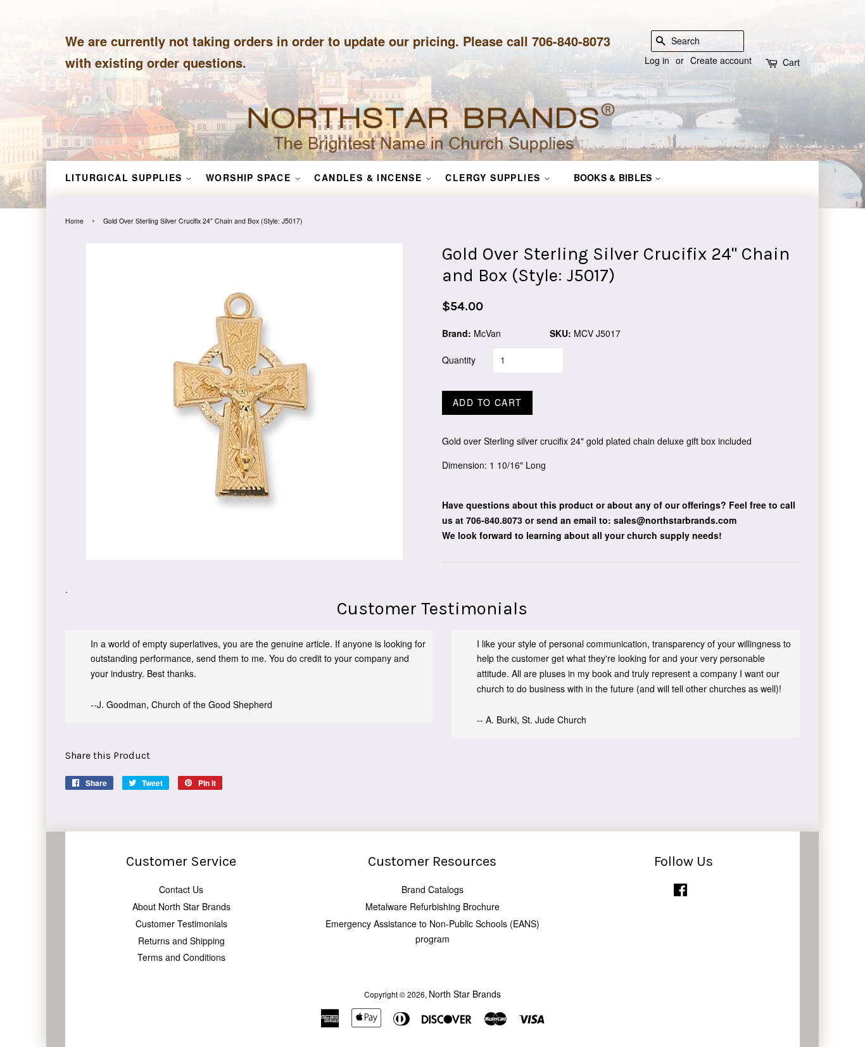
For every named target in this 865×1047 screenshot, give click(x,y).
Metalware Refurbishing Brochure (432, 906)
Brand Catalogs (432, 889)
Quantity (459, 359)
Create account (721, 60)
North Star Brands (465, 993)
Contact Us (181, 889)
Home (74, 220)
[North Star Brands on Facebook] (680, 892)
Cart (791, 62)
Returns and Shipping (181, 940)
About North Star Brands (181, 906)
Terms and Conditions (181, 957)
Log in (657, 60)
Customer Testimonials (181, 923)
